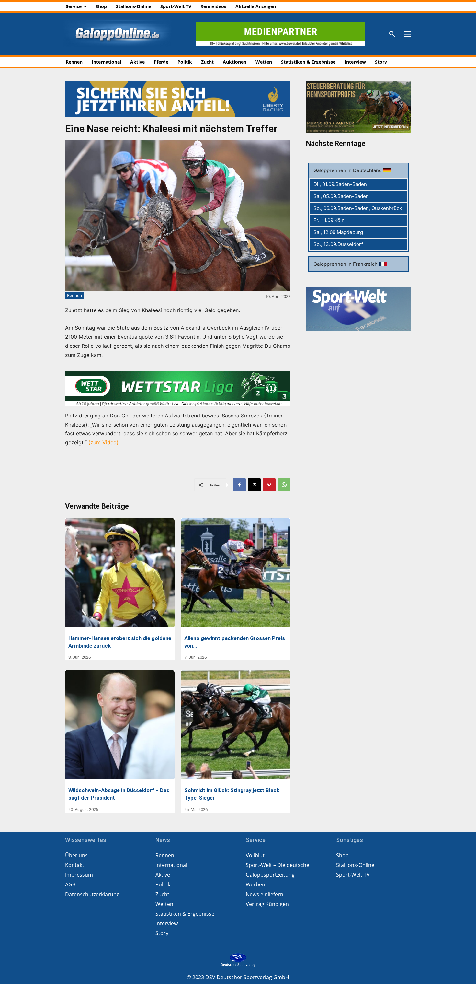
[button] (392, 34)
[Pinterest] (269, 484)
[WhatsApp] (284, 484)
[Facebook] (239, 484)
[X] (254, 484)
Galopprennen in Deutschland (348, 170)
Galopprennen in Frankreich (346, 264)
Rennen (74, 295)
